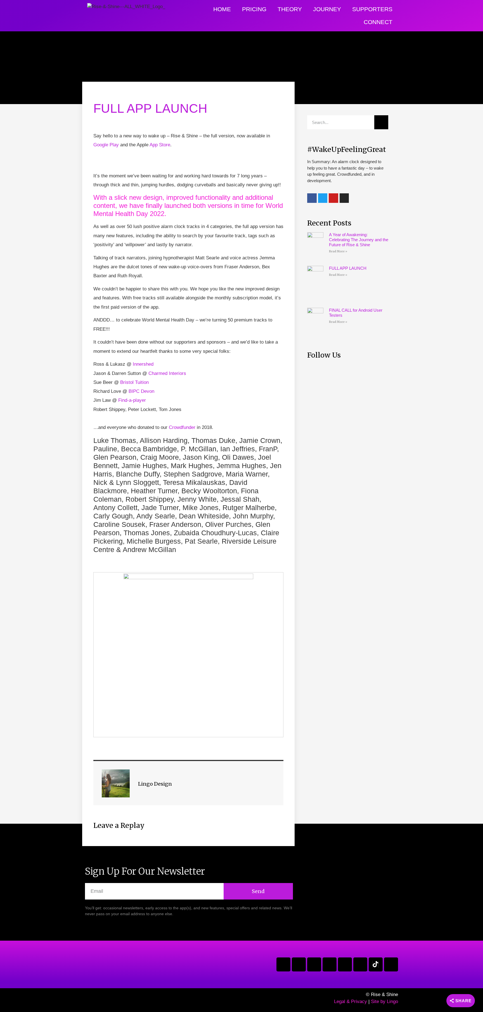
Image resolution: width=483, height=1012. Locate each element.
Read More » (338, 251)
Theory (290, 9)
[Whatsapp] (391, 964)
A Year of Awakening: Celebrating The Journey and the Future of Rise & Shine (358, 239)
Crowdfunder (182, 427)
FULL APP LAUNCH (347, 268)
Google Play (106, 144)
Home (222, 9)
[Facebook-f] (283, 964)
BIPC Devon (141, 391)
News (98, 95)
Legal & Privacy (350, 1001)
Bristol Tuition (134, 382)
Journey (327, 9)
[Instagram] (314, 964)
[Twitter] (299, 964)
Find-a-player (132, 400)
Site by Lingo (384, 1001)
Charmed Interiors (167, 373)
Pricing (254, 9)
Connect (378, 22)
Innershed (143, 364)
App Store (160, 144)
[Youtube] (330, 964)
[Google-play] (345, 964)
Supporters (372, 9)
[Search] (381, 122)
